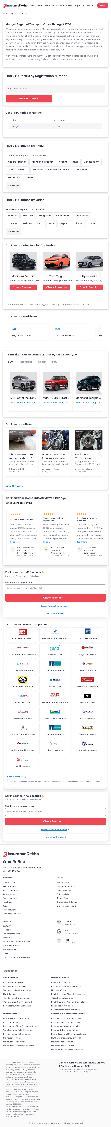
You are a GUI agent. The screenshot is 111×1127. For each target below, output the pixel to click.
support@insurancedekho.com (25, 867)
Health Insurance (10, 890)
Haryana (38, 169)
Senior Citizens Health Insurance (65, 1010)
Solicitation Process (11, 945)
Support (79, 5)
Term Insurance (9, 898)
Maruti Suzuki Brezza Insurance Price (66, 398)
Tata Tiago (56, 276)
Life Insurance (9, 894)
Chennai (12, 223)
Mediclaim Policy (58, 990)
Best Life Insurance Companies (17, 1034)
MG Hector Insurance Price (27, 398)
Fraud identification (11, 934)
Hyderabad (62, 215)
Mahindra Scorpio (23, 276)
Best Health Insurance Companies (66, 986)
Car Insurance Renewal (13, 982)
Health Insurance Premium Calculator (68, 1002)
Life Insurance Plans (12, 1038)
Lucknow (77, 223)
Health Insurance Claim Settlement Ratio (69, 994)
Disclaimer (7, 937)
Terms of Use (62, 898)
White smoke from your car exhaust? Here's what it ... (21, 456)
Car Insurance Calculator (14, 986)
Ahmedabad (81, 215)
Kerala (29, 177)
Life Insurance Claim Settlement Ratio (19, 1026)
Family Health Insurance (62, 1006)
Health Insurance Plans (61, 982)
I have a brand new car (54, 613)
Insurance (35, 5)
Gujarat (22, 169)
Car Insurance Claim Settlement (17, 1002)
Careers (6, 953)
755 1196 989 (14, 870)
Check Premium (23, 287)
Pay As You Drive (21, 335)
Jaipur (63, 223)
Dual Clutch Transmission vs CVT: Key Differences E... (88, 456)
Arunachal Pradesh (42, 161)
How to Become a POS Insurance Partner (68, 1034)
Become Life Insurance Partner (64, 1030)
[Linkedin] (19, 862)
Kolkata (27, 223)
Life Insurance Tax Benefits (14, 1042)
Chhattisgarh (91, 161)
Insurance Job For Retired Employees (67, 1049)
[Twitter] (24, 862)
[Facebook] (4, 862)
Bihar (75, 161)
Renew (69, 5)
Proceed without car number (54, 606)
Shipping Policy (63, 894)
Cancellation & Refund (67, 902)
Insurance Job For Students (63, 1045)
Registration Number (17, 88)
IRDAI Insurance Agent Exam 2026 (66, 1038)
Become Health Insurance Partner (66, 1026)
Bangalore (45, 215)
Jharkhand (80, 169)
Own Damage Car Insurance (16, 998)
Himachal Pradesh (58, 169)
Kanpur (92, 223)
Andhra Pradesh (17, 161)
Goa (10, 169)
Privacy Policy (63, 882)
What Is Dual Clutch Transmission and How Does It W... (54, 456)
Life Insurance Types (12, 1022)
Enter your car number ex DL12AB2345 (24, 588)
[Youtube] (9, 862)
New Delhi (28, 215)
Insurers (20, 776)
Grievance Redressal (66, 886)
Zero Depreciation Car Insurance (17, 990)
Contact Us (8, 926)
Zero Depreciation (65, 335)
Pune (51, 223)
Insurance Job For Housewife (63, 1042)
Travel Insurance (10, 910)
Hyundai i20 (89, 276)
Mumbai (12, 215)
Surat (40, 223)
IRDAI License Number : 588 (74, 1066)
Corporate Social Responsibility (16, 957)
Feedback (7, 930)
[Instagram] (14, 862)
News (89, 5)
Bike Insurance (9, 886)
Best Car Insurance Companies (17, 1006)
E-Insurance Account (66, 906)
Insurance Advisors (53, 5)
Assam (63, 161)
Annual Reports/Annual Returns (16, 941)
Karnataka (14, 177)
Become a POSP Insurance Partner (66, 1018)
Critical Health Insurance (62, 998)
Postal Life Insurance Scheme (16, 1018)
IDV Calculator (9, 994)
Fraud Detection (64, 890)
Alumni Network (9, 949)
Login (102, 5)
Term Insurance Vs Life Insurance (17, 1030)
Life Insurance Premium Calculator (18, 1045)
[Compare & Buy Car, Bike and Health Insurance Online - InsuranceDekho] (15, 6)
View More (13, 185)
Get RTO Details (28, 98)
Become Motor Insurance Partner (65, 1022)
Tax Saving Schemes (12, 914)
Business (7, 906)
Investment (7, 902)
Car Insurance (9, 882)
